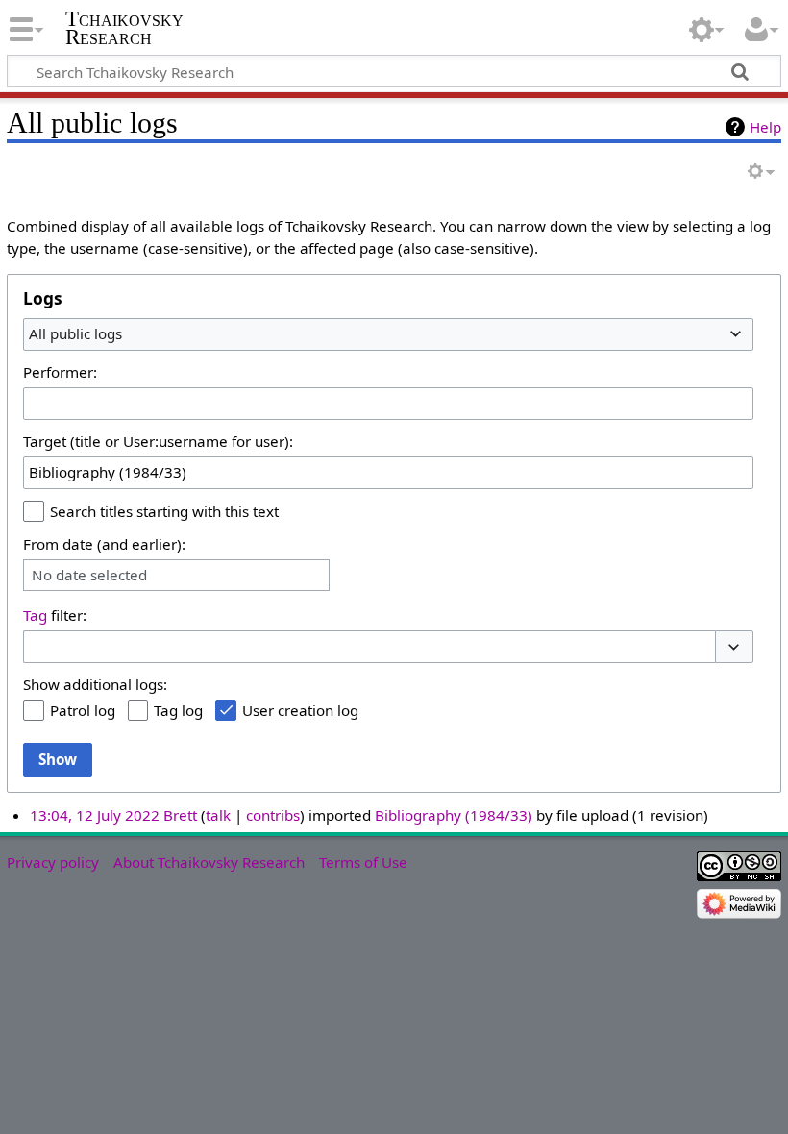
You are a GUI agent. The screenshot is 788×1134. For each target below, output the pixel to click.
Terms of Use (363, 862)
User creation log (300, 710)
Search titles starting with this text (164, 511)
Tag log (178, 710)
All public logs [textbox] (75, 333)
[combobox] (388, 334)
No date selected (89, 575)
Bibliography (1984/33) (453, 815)
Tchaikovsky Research (124, 28)
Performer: (60, 372)
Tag (35, 615)
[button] (734, 647)
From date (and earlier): (104, 544)
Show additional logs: (95, 684)
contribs (273, 815)
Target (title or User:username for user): (158, 441)
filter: (54, 615)
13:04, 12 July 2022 (95, 815)
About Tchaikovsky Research (209, 862)
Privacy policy (53, 862)
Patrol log (82, 710)
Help (765, 126)
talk (218, 815)
